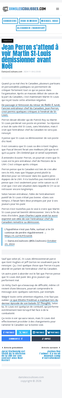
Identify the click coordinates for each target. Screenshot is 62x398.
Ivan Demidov (29, 21)
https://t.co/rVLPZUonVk (18, 235)
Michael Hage (50, 21)
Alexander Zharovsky (31, 28)
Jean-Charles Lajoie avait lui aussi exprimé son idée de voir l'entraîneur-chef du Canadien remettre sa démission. (30, 219)
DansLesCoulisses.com (12, 71)
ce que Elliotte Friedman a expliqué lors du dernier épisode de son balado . (30, 301)
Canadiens (10, 21)
